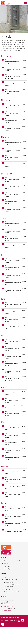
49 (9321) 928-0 (8, 607)
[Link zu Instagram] (19, 620)
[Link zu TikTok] (2, 624)
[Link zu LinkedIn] (22, 620)
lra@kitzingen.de (6, 611)
